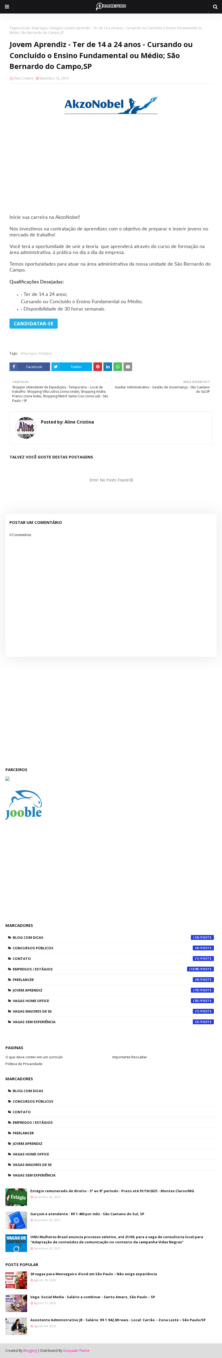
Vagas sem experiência (106, 1021)
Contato (106, 958)
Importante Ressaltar (129, 1057)
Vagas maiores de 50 (106, 1011)
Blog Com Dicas (106, 937)
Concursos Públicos (106, 948)
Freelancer (106, 979)
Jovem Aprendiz (106, 990)
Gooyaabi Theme (76, 1350)
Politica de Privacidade (24, 1063)
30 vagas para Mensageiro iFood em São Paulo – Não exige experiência (93, 1273)
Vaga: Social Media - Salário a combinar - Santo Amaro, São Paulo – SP (92, 1296)
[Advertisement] (111, 172)
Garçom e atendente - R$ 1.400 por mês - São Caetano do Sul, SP (87, 1213)
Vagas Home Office (106, 1000)
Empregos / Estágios (47, 28)
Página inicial (19, 28)
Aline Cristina (23, 78)
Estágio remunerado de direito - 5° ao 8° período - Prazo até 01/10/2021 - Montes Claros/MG (112, 1190)
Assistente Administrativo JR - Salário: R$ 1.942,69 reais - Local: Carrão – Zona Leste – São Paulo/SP (118, 1319)
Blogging (30, 1350)
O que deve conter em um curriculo (34, 1057)
